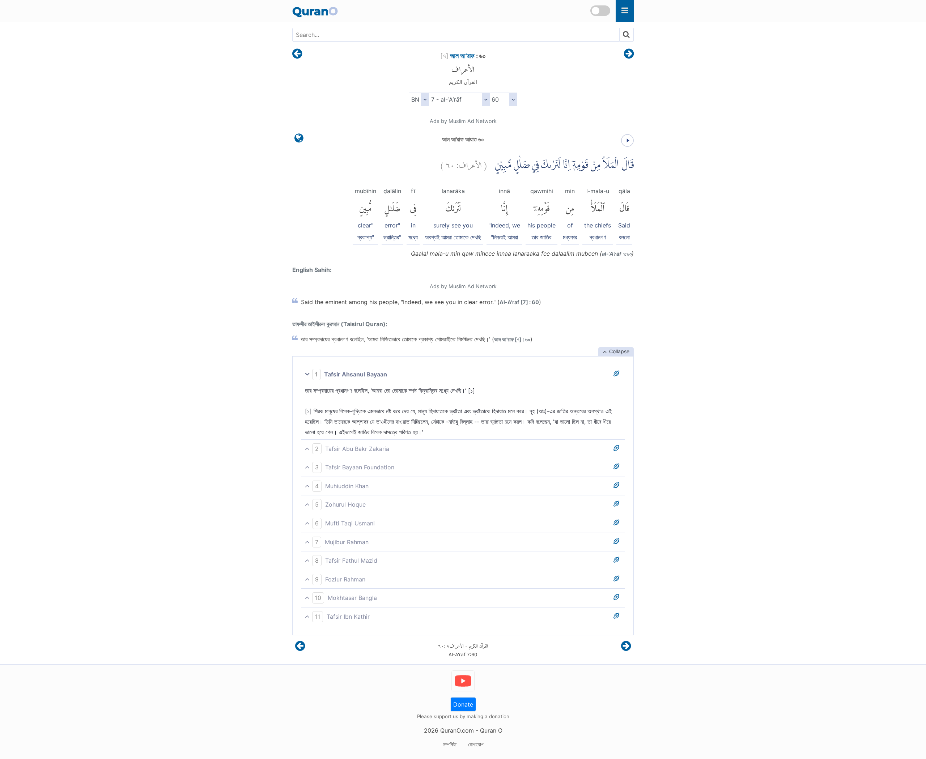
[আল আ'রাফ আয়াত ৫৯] (297, 54)
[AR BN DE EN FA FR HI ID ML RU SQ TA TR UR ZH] (419, 99)
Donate (463, 704)
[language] (299, 139)
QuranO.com (457, 730)
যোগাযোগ (476, 744)
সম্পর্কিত (449, 744)
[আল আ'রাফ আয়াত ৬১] (629, 54)
